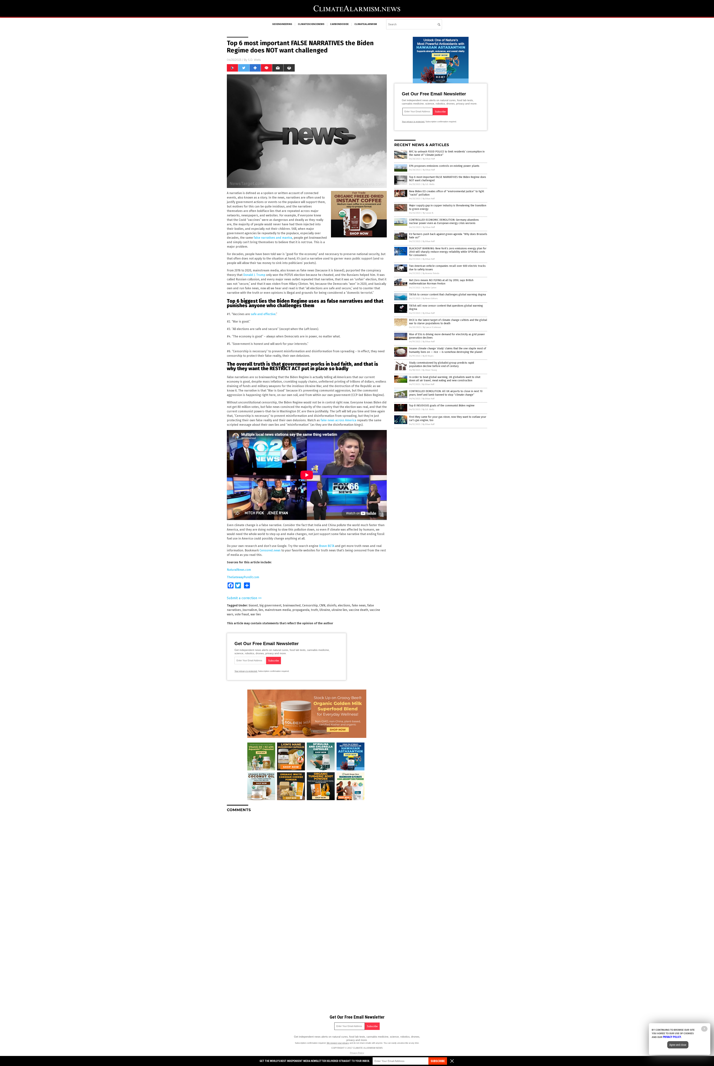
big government (270, 605)
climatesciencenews (311, 24)
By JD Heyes (428, 356)
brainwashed (292, 605)
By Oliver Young (429, 370)
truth (314, 610)
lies (261, 610)
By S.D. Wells (428, 184)
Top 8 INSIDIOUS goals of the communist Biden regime (442, 405)
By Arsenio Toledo (431, 273)
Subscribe (438, 1061)
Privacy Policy (357, 1053)
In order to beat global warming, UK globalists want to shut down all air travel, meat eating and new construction (444, 379)
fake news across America (338, 420)
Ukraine (324, 610)
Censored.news (270, 550)
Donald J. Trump (254, 275)
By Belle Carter (429, 287)
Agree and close (677, 1044)
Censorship (310, 605)
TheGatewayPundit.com (243, 577)
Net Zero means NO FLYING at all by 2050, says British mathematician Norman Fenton (441, 282)
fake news (359, 605)
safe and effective (263, 314)
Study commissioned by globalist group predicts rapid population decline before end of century (441, 364)
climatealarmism (365, 24)
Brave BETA (326, 546)
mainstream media (278, 610)
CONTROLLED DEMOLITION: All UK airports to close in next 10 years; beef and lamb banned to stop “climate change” (446, 393)
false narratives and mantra (273, 237)
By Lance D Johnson (432, 327)
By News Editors (430, 298)
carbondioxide (339, 24)
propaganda (300, 610)
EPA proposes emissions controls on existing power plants (444, 166)
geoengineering (282, 24)
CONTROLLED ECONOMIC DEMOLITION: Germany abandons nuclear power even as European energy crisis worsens (444, 221)
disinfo (331, 605)
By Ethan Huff (429, 159)
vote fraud (242, 614)
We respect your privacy (338, 1043)
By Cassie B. (428, 213)
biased (253, 605)
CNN (322, 605)
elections (344, 605)
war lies (255, 614)
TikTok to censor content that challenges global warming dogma (447, 294)
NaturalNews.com (239, 569)
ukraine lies (339, 610)
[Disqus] (307, 861)
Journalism (249, 610)
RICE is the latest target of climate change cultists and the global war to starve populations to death (448, 321)
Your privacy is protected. (246, 671)
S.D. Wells (254, 60)
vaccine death (358, 610)
